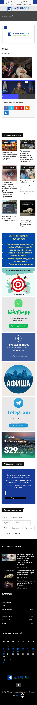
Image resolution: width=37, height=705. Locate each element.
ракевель (28, 528)
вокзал (18, 523)
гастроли (16, 528)
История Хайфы (17, 616)
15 (33, 649)
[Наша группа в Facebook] (18, 685)
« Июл (4, 663)
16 (4, 651)
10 (8, 649)
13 (23, 649)
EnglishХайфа (17, 602)
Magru (18, 695)
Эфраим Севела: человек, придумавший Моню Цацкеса (26, 583)
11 (13, 649)
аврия (17, 533)
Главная (4, 16)
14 (28, 649)
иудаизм (7, 523)
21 (28, 651)
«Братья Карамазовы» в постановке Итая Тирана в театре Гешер (26, 222)
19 (18, 651)
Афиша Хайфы (17, 609)
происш (7, 533)
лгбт (6, 528)
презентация (16, 517)
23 (4, 654)
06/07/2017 (8, 53)
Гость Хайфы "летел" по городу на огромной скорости (9, 218)
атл (5, 517)
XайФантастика (17, 606)
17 (8, 651)
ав (27, 523)
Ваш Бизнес (17, 613)
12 (18, 649)
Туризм (17, 623)
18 (13, 651)
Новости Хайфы (17, 620)
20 (23, 651)
